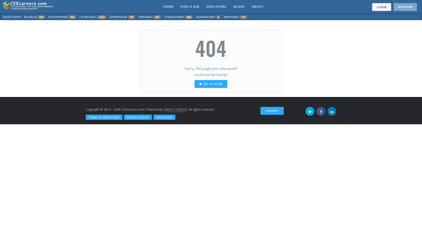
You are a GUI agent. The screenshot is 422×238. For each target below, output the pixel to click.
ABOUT (258, 6)
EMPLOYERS (216, 6)
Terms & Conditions (104, 117)
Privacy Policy (138, 117)
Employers (164, 117)
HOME (168, 6)
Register (405, 7)
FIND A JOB (189, 6)
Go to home (213, 84)
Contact (272, 111)
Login (382, 7)
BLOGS (239, 6)
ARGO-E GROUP (175, 109)
